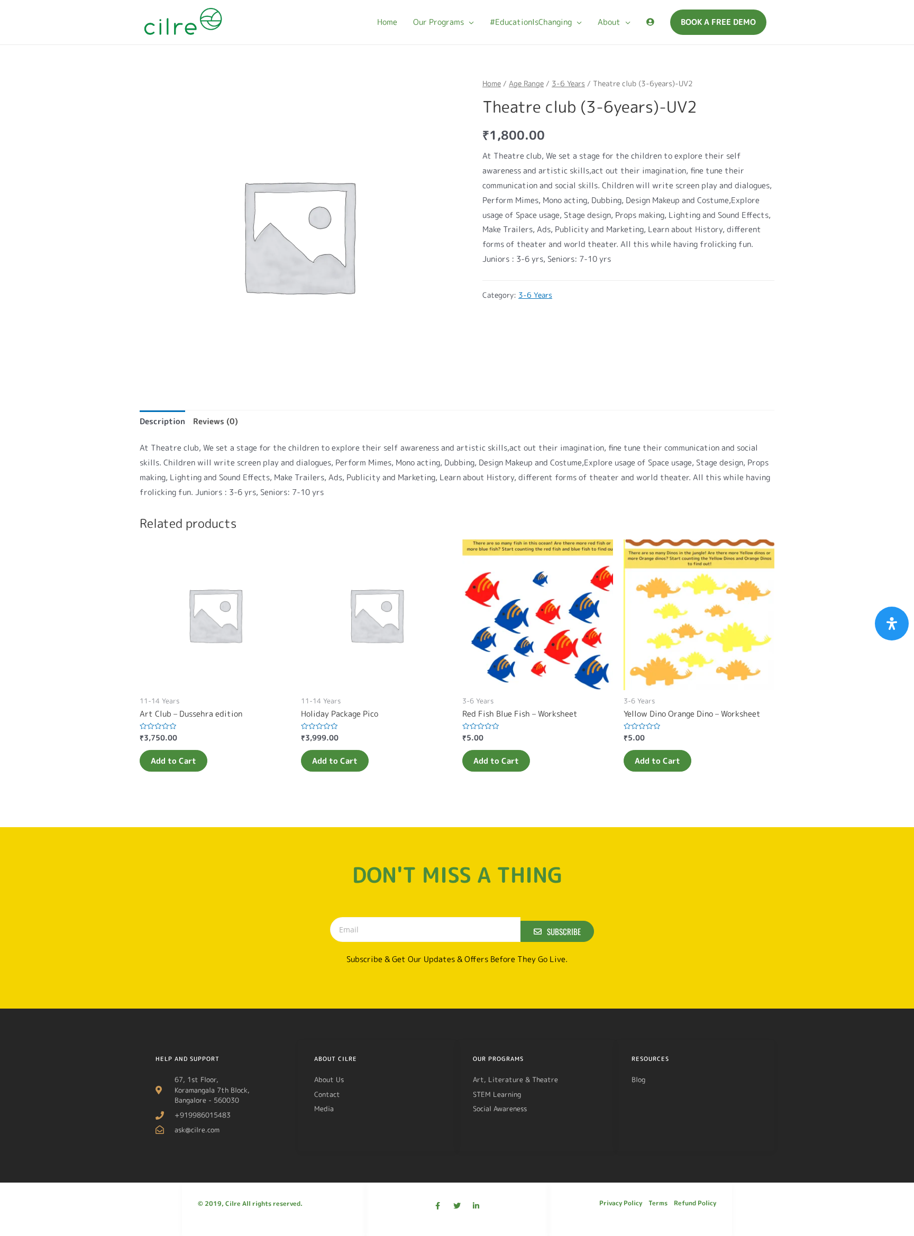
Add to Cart (173, 760)
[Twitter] (457, 1205)
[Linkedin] (476, 1205)
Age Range (526, 83)
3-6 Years (568, 83)
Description (162, 421)
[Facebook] (438, 1205)
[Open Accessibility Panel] (892, 623)
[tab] (162, 421)
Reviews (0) (215, 421)
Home (491, 83)
